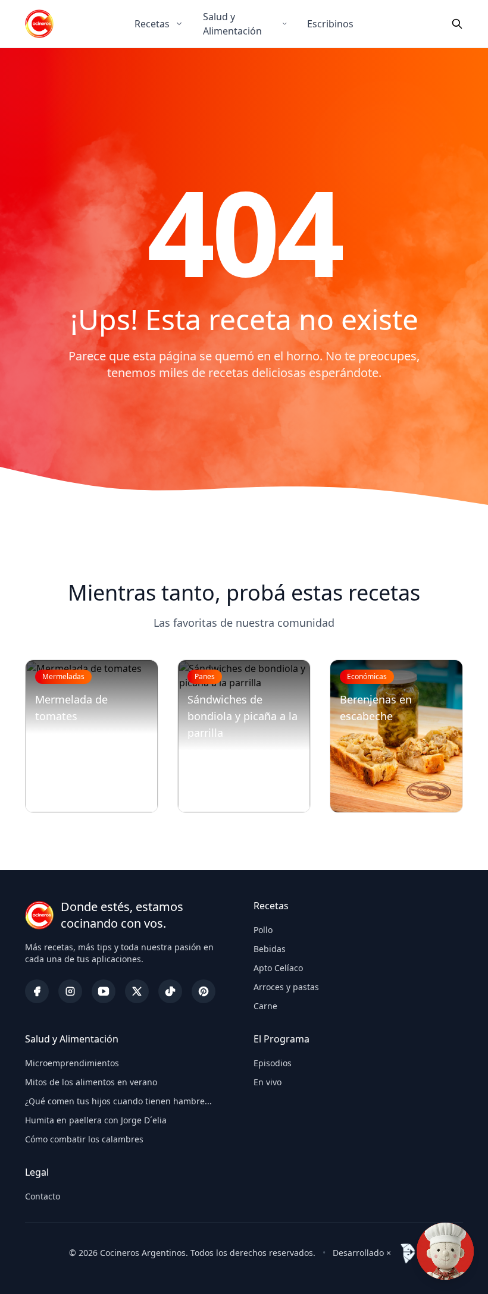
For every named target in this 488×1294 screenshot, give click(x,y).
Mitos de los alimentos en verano (91, 1082)
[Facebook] (37, 991)
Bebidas (270, 948)
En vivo (267, 1082)
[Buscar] (457, 24)
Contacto (42, 1196)
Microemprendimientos (72, 1063)
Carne (265, 1006)
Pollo (263, 929)
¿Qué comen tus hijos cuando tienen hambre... (118, 1101)
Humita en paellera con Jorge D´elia (96, 1120)
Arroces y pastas (286, 987)
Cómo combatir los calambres (84, 1139)
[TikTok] (170, 991)
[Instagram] (70, 991)
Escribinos (330, 23)
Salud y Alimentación (232, 23)
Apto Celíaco (278, 967)
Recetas (152, 23)
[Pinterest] (203, 991)
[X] (137, 991)
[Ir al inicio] (39, 24)
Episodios (273, 1063)
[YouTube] (103, 991)
